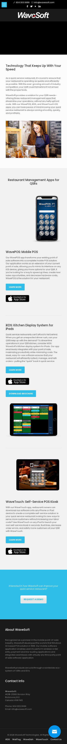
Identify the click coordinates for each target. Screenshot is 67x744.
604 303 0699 (22, 2)
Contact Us (56, 739)
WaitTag (16, 739)
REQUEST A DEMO (33, 599)
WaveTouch (42, 739)
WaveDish (28, 739)
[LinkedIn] (39, 6)
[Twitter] (31, 6)
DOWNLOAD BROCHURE (21, 393)
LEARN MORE (15, 287)
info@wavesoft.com (44, 2)
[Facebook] (27, 6)
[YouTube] (35, 6)
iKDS (7, 739)
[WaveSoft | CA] (33, 15)
